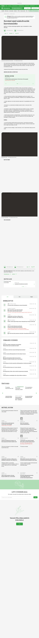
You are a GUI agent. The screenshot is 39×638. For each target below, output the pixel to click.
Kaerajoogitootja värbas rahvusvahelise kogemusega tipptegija (15, 371)
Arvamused (11, 10)
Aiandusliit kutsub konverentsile (21, 283)
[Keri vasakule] (6, 84)
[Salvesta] (35, 303)
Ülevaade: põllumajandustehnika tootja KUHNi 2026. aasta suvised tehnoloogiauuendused (26, 476)
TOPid (18, 10)
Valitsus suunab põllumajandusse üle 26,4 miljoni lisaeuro (14, 353)
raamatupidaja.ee (32, 5)
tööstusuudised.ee (15, 5)
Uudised (9, 324)
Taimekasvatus (6, 274)
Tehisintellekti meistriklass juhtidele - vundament (19, 398)
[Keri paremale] (33, 84)
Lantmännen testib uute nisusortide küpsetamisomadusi (14, 349)
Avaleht (3, 10)
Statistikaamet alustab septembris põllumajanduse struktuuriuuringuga (17, 363)
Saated (4, 356)
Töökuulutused (13, 303)
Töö (26, 10)
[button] (17, 497)
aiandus (13, 274)
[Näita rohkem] (36, 5)
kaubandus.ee (27, 5)
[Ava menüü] (6, 5)
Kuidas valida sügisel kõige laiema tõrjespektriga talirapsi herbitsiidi (21, 321)
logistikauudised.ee (21, 5)
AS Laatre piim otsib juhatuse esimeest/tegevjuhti (17, 305)
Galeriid (15, 10)
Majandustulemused (11, 308)
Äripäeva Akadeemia (18, 396)
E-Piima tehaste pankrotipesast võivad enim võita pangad (16, 79)
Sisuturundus (22, 10)
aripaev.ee (9, 5)
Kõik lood (6, 10)
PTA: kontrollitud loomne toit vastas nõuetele (12, 367)
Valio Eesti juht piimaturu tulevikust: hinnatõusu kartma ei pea (21, 333)
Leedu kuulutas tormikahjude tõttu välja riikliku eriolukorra (15, 375)
